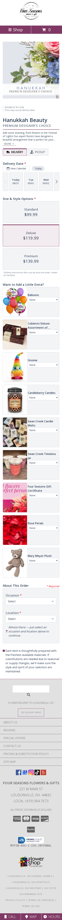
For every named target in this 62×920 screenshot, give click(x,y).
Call (11, 916)
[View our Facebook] (18, 774)
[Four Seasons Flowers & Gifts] (31, 20)
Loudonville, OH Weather (23, 888)
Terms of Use (31, 906)
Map (32, 916)
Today (38, 168)
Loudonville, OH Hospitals (31, 882)
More (7, 143)
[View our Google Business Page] (25, 774)
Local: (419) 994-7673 (31, 801)
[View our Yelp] (43, 774)
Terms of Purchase (41, 900)
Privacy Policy (15, 900)
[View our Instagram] (31, 774)
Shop (18, 29)
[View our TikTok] (37, 774)
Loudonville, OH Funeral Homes (30, 876)
